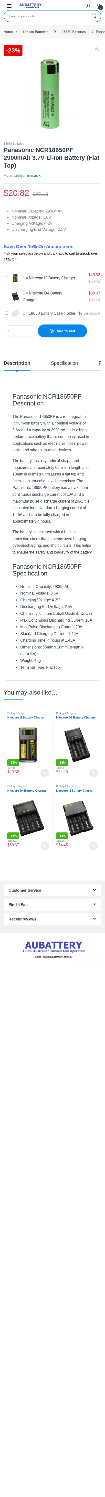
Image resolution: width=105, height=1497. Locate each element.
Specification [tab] (64, 363)
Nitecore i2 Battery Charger (52, 278)
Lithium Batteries (35, 32)
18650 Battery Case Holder (52, 313)
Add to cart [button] (45, 773)
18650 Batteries (74, 32)
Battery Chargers (17, 713)
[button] (97, 49)
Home (8, 32)
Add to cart (66, 331)
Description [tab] (17, 363)
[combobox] (45, 16)
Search (94, 16)
